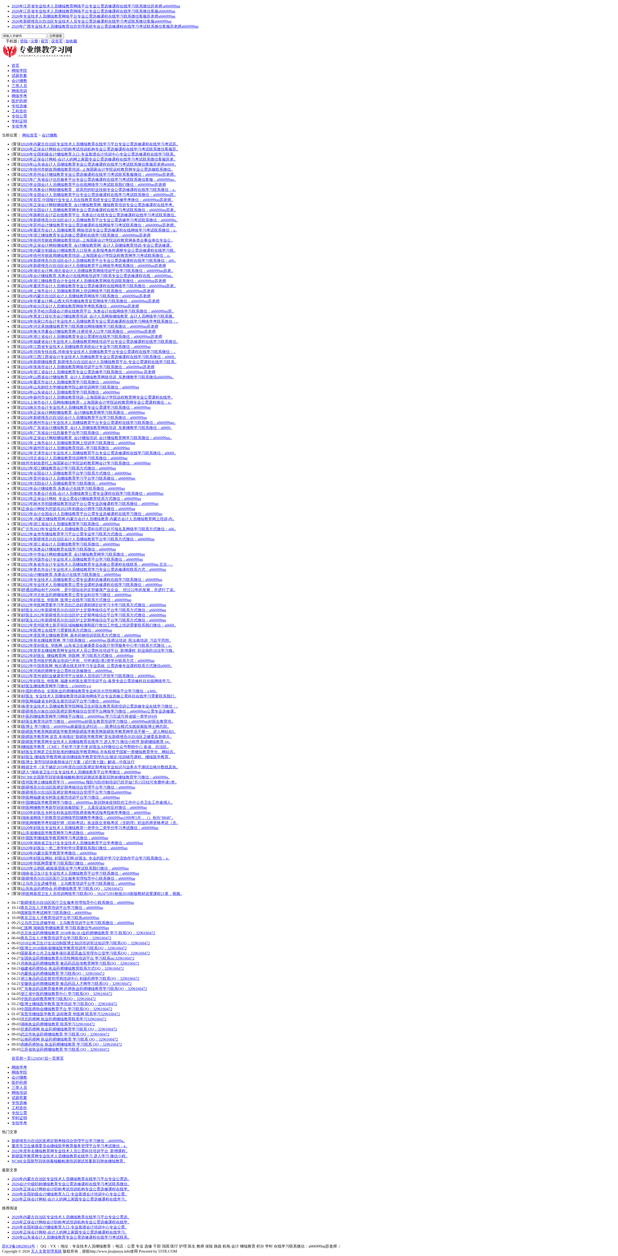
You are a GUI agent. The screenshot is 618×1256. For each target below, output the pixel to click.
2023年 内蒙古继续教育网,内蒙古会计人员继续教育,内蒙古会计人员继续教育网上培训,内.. (98, 519)
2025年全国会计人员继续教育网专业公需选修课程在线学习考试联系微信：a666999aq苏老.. (99, 210)
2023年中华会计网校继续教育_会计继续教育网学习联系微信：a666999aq (83, 554)
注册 (34, 41)
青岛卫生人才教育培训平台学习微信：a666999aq (62, 908)
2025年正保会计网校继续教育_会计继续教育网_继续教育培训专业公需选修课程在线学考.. (98, 205)
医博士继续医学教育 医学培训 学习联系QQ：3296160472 (69, 1004)
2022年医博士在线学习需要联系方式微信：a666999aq (67, 630)
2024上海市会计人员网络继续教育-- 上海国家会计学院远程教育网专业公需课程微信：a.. (97, 402)
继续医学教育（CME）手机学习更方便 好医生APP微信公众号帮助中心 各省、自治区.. (95, 747)
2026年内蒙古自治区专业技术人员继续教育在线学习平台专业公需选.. (70, 1179)
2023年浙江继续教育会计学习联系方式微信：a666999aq (69, 468)
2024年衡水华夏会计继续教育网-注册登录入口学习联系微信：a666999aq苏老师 (89, 331)
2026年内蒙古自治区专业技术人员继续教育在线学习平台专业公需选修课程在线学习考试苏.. (100, 144)
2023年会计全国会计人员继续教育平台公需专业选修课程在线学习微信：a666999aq (92, 514)
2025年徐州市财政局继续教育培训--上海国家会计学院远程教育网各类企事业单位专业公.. (97, 240)
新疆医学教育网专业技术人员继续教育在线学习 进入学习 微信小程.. (69, 1156)
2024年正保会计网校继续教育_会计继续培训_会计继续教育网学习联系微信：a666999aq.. (97, 438)
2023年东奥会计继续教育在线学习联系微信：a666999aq (69, 549)
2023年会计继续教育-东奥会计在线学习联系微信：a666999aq (73, 488)
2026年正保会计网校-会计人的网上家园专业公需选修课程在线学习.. (69, 1199)
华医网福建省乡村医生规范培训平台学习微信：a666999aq (71, 701)
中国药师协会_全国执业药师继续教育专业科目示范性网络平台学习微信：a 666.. (89, 691)
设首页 (57, 41)
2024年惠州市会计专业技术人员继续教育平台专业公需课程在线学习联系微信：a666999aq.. (99, 423)
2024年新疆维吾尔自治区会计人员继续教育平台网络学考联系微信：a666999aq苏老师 (94, 266)
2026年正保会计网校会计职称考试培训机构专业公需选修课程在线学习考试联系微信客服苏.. (100, 149)
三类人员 (19, 86)
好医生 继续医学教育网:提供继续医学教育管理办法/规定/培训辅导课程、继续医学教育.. (96, 757)
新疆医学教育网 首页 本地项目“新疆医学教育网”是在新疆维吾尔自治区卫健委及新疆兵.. (97, 737)
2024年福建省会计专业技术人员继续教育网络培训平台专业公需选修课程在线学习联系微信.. (100, 342)
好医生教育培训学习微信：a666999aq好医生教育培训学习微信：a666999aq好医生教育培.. (97, 721)
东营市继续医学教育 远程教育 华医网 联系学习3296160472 (70, 1014)
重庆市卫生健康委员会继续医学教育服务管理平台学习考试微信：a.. (69, 1146)
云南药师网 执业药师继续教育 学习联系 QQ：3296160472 (69, 1039)
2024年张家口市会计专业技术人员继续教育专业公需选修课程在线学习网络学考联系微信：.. (100, 321)
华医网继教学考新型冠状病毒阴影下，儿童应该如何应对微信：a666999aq (84, 807)
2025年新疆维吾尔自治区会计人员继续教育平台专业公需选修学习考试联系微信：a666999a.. (100, 220)
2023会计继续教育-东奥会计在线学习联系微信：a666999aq (71, 575)
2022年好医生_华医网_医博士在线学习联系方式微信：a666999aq (76, 600)
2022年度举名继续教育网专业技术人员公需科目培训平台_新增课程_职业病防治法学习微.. (98, 650)
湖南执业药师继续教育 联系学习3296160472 (58, 1024)
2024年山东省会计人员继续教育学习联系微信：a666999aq (71, 392)
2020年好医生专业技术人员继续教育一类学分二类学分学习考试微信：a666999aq (90, 828)
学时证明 (19, 121)
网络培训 (19, 91)
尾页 (60, 1058)
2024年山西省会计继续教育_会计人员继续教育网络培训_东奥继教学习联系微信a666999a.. (98, 377)
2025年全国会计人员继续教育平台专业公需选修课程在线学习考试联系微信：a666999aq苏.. (99, 195)
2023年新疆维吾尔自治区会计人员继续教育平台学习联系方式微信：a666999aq (88, 539)
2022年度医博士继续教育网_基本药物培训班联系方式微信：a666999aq (81, 635)
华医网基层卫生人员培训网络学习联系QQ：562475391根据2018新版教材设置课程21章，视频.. (102, 894)
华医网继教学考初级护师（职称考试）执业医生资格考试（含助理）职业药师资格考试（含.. (100, 823)
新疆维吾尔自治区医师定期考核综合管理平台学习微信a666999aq (76, 792)
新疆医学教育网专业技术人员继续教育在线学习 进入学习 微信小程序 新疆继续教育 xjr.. (96, 742)
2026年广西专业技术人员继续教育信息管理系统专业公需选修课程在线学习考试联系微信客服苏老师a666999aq (105, 26)
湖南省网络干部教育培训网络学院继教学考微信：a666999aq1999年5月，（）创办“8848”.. (97, 818)
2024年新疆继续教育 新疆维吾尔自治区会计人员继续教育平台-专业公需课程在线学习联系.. (99, 362)
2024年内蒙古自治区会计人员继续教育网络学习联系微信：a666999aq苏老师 (86, 296)
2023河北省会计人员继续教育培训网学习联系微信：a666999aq (74, 458)
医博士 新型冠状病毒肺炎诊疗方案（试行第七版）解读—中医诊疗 (78, 762)
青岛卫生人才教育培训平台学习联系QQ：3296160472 (66, 938)
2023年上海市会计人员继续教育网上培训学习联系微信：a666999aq (78, 443)
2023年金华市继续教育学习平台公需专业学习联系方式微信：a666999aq (82, 534)
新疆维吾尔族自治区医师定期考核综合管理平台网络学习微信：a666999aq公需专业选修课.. (99, 711)
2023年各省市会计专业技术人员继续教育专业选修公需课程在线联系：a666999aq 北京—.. (97, 564)
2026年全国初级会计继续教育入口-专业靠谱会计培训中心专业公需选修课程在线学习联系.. (99, 154)
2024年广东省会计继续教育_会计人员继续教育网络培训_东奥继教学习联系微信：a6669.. (97, 428)
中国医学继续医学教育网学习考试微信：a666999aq (65, 838)
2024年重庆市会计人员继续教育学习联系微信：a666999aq (71, 382)
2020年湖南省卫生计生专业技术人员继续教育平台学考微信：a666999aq (82, 843)
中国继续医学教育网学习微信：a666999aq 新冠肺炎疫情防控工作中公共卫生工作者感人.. (97, 802)
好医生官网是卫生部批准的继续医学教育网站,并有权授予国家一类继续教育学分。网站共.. (98, 752)
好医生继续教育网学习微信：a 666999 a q (56, 686)
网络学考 (19, 96)
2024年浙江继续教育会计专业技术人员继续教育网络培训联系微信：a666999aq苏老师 (94, 281)
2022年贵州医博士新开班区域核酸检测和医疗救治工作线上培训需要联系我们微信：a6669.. (99, 625)
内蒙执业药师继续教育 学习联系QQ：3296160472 (63, 973)
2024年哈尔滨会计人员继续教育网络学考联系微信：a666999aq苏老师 (80, 306)
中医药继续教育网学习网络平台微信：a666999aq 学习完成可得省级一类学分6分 (89, 716)
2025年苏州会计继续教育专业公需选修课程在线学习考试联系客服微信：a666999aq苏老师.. (99, 174)
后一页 (50, 1058)
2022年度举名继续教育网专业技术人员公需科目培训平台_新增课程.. (69, 1151)
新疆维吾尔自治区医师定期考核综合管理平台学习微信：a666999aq (78, 787)
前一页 (25, 1058)
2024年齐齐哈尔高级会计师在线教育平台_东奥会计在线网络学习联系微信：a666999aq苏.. (98, 311)
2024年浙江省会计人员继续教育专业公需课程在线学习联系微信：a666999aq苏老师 (92, 336)
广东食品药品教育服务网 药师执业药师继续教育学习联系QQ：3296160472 (84, 989)
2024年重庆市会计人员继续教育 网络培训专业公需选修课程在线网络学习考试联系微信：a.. (99, 230)
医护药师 (19, 101)
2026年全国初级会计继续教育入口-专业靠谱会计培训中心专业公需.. (69, 1194)
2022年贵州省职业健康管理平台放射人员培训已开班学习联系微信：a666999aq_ (89, 676)
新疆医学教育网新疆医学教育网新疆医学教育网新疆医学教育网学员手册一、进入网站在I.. (99, 732)
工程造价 (19, 111)
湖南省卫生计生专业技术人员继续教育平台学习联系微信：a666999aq (80, 873)
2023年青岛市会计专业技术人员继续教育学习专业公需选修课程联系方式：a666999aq (94, 569)
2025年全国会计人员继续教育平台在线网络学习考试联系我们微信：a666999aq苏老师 (94, 185)
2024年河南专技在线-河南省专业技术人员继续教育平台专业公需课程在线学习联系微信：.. (99, 352)
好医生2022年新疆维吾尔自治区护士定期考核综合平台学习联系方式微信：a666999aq (94, 610)
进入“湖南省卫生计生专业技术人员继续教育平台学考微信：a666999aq (81, 772)
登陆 (24, 41)
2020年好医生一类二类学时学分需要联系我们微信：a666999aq (74, 848)
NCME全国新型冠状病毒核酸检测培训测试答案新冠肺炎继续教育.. (68, 1161)
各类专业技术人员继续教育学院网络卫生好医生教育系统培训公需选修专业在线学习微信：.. (100, 706)
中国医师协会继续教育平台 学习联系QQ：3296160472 (66, 1009)
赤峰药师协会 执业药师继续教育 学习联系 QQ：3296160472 (71, 1044)
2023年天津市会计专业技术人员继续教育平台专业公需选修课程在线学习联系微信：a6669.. (99, 453)
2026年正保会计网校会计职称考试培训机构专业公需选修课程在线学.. (70, 1189)
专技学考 (19, 126)
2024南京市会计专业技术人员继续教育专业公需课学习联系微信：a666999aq (86, 407)
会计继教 (19, 81)
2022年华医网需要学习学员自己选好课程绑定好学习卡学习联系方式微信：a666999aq (94, 605)
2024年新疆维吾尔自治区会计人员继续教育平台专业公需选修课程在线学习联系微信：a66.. (99, 261)
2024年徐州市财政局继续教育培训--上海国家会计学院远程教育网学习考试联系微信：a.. (96, 255)
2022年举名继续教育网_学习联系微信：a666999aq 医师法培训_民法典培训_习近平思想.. (96, 640)
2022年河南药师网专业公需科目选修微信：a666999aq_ (68, 671)
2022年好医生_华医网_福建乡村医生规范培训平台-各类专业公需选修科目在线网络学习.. (97, 681)
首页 (15, 65)
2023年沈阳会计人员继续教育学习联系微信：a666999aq (69, 483)
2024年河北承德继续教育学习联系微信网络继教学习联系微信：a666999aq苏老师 (90, 326)
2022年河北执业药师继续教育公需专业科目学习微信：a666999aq (76, 595)
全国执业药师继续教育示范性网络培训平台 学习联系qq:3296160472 (77, 958)
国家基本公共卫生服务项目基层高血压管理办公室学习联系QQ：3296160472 (85, 953)
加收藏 (71, 41)
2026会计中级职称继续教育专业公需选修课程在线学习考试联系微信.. (70, 1184)
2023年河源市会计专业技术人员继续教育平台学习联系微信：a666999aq (82, 559)
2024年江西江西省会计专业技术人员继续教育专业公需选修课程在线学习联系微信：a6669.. (99, 357)
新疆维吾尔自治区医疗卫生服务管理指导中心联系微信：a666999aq (78, 878)
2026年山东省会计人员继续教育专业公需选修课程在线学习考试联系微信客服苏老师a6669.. (99, 164)
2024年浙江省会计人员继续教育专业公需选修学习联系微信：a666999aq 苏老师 (88, 372)
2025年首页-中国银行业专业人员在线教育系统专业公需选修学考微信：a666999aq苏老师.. (97, 200)
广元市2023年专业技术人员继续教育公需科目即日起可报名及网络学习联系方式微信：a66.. (99, 529)
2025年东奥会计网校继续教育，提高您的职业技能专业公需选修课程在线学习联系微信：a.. (99, 190)
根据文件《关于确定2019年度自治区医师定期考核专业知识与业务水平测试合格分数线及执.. (100, 767)
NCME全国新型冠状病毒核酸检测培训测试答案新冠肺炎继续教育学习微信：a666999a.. (96, 777)
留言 (45, 41)
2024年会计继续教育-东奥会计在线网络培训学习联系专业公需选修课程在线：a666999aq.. (97, 276)
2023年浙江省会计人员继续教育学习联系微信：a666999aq (71, 524)
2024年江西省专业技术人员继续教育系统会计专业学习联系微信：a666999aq (86, 347)
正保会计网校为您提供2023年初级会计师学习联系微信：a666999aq (78, 509)
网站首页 (30, 135)
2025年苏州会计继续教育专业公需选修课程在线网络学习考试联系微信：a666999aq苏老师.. (99, 225)
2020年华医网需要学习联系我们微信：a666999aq (63, 863)
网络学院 (19, 70)
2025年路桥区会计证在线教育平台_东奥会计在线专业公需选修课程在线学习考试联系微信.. (99, 215)
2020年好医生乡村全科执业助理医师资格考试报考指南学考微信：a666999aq (86, 813)
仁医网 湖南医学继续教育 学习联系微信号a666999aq (65, 928)
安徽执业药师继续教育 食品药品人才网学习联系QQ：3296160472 (76, 984)
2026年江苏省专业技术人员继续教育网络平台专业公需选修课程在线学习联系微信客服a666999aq (93, 11)
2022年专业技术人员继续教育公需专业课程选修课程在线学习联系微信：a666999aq (92, 580)
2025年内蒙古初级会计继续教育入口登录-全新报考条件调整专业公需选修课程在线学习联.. (99, 250)
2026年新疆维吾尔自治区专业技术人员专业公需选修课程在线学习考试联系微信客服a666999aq (91, 21)
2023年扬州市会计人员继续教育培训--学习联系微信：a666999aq (76, 448)
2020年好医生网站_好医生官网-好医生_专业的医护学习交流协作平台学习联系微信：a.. (95, 858)
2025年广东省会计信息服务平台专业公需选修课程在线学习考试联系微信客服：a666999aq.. (99, 179)
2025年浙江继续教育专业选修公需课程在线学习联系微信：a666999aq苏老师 (86, 235)
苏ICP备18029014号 (18, 1246)
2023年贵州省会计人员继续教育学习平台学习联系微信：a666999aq (78, 478)
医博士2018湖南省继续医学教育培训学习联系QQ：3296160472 (74, 948)
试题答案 (19, 76)
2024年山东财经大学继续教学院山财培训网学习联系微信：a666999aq (80, 387)
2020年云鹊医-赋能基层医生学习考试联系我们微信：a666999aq (75, 868)
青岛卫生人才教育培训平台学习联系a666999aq (60, 918)
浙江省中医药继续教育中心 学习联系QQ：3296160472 (66, 994)
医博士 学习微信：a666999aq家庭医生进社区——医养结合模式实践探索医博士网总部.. (95, 726)
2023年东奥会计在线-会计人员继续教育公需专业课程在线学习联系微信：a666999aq (92, 493)
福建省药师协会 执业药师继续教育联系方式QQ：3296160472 (72, 968)
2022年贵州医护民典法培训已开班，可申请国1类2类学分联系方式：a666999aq (88, 661)
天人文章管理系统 (46, 1251)
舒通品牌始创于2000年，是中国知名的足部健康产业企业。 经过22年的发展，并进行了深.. (98, 590)
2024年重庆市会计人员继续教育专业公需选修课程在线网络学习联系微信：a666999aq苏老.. (99, 286)
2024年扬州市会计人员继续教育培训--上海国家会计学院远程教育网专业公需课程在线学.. (97, 397)
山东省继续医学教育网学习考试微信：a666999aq (63, 833)
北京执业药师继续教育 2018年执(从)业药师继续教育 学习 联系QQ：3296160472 (88, 933)
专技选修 (19, 106)
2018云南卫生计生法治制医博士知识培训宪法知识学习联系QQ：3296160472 (85, 943)
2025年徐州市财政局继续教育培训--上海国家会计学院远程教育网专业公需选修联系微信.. (97, 169)
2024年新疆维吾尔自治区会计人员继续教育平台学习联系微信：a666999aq (84, 418)
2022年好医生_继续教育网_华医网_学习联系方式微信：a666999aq (77, 656)
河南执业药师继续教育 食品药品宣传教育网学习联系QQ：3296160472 (80, 963)
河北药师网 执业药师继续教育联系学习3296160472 (63, 1019)
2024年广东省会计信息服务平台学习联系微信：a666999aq (71, 433)
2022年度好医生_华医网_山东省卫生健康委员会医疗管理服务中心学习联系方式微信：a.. (97, 645)
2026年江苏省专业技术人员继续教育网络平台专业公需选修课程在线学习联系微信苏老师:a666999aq (96, 6)
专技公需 (19, 116)
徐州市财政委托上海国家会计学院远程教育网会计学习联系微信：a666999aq (86, 463)
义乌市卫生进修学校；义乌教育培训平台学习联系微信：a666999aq (78, 883)
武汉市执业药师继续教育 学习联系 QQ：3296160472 (65, 1034)
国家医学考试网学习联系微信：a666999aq (56, 913)
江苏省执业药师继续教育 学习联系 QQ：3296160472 (65, 1049)
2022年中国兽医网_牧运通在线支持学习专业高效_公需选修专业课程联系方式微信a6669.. (97, 666)
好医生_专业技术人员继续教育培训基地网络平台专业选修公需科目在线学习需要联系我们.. (99, 696)
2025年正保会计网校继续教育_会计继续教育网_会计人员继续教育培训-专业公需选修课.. (97, 245)
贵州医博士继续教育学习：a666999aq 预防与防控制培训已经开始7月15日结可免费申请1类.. (99, 782)
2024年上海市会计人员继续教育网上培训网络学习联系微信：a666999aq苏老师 (88, 291)
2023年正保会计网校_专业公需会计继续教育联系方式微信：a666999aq (81, 499)
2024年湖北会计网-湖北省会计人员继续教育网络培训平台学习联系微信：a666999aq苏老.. (97, 271)
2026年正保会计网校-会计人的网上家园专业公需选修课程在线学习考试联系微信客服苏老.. (99, 159)
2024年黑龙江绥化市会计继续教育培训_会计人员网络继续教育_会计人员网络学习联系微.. (98, 316)
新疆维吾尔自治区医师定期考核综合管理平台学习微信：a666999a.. (68, 1141)
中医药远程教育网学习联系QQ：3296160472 (58, 999)
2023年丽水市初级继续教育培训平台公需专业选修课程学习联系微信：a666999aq (90, 504)
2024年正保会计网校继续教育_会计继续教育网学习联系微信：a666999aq (83, 412)
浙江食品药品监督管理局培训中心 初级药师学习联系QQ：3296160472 (80, 978)
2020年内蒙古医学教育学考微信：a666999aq (59, 853)
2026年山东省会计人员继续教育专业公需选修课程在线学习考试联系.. (70, 1237)
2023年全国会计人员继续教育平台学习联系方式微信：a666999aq (76, 473)
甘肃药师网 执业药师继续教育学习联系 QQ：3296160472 (69, 1029)
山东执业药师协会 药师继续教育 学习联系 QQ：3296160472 (72, 889)
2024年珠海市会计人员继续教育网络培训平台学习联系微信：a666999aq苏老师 (88, 367)
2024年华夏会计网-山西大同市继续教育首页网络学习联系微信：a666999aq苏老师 (91, 301)
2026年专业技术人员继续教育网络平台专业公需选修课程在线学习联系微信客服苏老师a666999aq (93, 16)
